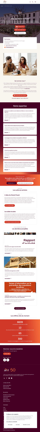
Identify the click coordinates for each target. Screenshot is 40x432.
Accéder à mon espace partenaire (26, 183)
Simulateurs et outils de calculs (8, 394)
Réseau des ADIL (6, 386)
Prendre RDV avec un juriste (21, 95)
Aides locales (5, 397)
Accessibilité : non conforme (8, 428)
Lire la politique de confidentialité (11, 421)
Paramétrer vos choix (26, 424)
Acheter (4, 408)
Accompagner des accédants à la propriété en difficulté (15, 138)
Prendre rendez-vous (20, 29)
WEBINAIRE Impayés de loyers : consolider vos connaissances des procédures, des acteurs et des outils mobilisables (18, 297)
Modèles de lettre (6, 399)
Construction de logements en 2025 (12, 270)
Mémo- (6, 401)
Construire (5, 410)
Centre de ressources (7, 396)
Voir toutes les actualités (20, 308)
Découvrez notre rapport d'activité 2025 (13, 246)
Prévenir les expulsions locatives (10, 150)
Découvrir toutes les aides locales (13, 222)
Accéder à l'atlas (10, 205)
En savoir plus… (27, 88)
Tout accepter (10, 424)
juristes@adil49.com (10, 47)
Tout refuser (18, 424)
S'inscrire (6, 353)
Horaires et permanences (20, 32)
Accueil (2, 5)
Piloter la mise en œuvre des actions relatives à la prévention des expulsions (19, 162)
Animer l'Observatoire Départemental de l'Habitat (14, 125)
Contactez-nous (21, 26)
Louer (4, 407)
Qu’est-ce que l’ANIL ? (7, 385)
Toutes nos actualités (7, 388)
